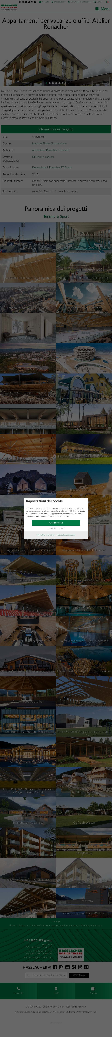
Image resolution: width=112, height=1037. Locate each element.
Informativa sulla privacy (46, 535)
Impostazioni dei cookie (56, 528)
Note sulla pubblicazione (66, 535)
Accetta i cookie (56, 523)
